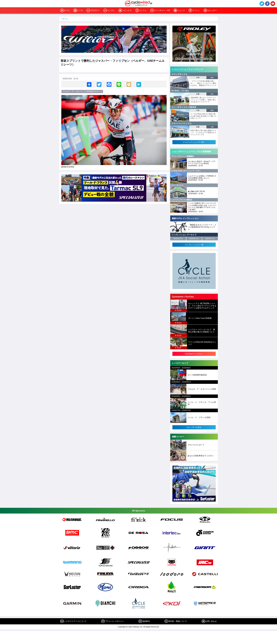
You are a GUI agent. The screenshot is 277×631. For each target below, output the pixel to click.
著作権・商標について (177, 621)
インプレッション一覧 (194, 245)
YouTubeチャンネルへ (194, 354)
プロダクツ (95, 10)
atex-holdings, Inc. (136, 627)
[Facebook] (109, 84)
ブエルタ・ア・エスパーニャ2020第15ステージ (82, 91)
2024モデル (210, 239)
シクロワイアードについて (75, 621)
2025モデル (194, 239)
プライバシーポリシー (114, 621)
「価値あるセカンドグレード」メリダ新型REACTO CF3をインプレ (202, 227)
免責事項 (146, 621)
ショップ (181, 10)
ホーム (65, 19)
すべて (67, 10)
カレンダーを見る (194, 427)
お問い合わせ (211, 621)
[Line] (119, 84)
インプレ (111, 10)
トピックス (127, 10)
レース (80, 10)
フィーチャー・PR (162, 10)
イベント (196, 10)
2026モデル (178, 239)
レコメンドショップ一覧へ (194, 142)
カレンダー (212, 10)
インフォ (143, 10)
